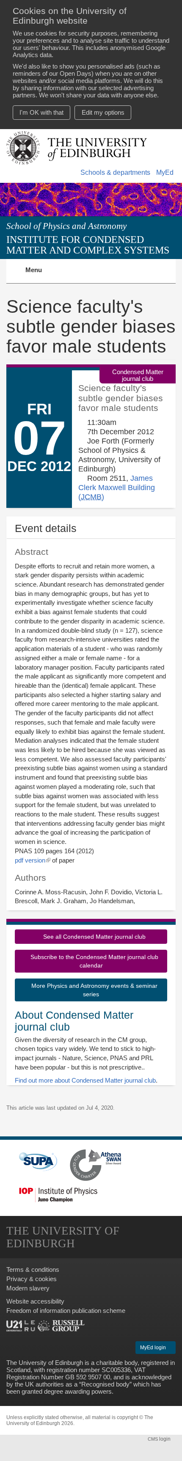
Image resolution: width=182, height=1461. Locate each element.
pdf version (32, 860)
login (160, 1439)
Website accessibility (35, 1301)
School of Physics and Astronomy (66, 226)
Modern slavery (28, 1288)
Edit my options (103, 112)
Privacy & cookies (31, 1278)
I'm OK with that (41, 112)
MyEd (165, 172)
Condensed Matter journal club (137, 375)
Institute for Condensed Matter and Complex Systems (87, 244)
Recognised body (105, 1384)
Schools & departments (115, 172)
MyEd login (153, 1348)
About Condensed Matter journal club (74, 1021)
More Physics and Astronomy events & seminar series (93, 990)
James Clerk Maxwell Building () (116, 487)
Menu (38, 275)
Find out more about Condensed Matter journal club (85, 1080)
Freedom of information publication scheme (65, 1310)
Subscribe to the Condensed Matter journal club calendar (93, 961)
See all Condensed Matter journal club (93, 936)
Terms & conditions (32, 1269)
